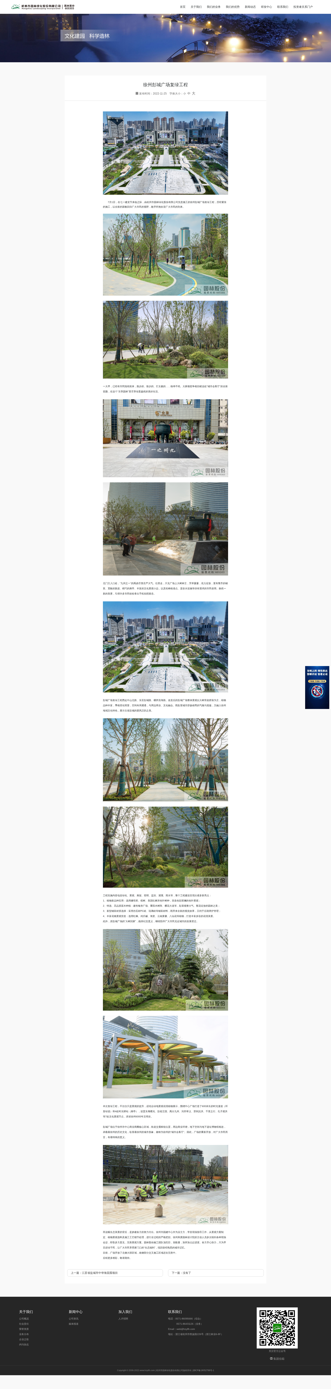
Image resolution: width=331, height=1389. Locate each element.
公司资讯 (73, 1318)
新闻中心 (76, 1312)
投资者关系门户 (303, 6)
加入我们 (125, 1312)
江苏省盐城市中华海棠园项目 (100, 1272)
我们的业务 (214, 6)
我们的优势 (233, 6)
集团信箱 (278, 1358)
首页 (182, 6)
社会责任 (24, 1323)
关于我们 (196, 6)
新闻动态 (250, 6)
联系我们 (282, 6)
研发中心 (266, 6)
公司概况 (24, 1318)
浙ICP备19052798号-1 (203, 1370)
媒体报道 (73, 1323)
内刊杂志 (24, 1344)
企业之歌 (24, 1339)
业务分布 (24, 1334)
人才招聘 (123, 1318)
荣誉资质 (24, 1329)
